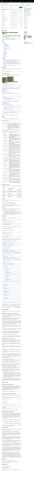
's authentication (7, 373)
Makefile (3, 23)
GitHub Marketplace (11, 93)
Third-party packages (7, 44)
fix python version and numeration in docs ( (15, 20)
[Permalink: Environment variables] (1, 184)
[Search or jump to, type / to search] (25, 1)
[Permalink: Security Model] (1, 427)
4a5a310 (15, 9)
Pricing (23, 1)
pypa (2, 3)
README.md (3, 24)
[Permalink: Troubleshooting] (1, 309)
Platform (4, 1)
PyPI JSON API (17, 36)
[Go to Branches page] (5, 7)
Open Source (15, 1)
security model (11, 341)
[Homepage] (1, 1)
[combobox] (14, 7)
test (2, 13)
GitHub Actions (6, 45)
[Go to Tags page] (7, 7)
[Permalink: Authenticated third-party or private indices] (1, 365)
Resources (11, 1)
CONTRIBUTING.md (4, 20)
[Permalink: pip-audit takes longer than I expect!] (1, 338)
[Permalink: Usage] (1, 116)
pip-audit (5, 3)
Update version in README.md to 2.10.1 (14, 24)
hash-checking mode (13, 356)
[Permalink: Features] (1, 58)
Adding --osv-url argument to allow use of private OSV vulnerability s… (18, 16)
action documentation (7, 101)
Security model (5, 53)
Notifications (23, 3)
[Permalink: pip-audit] (1, 30)
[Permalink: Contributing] (1, 464)
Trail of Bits (12, 38)
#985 (17, 23)
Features (4, 42)
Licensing (4, 54)
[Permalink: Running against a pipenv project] (1, 384)
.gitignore (3, 16)
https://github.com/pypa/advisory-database (7, 36)
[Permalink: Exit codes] (1, 198)
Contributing (4, 55)
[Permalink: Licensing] (1, 458)
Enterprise (20, 1)
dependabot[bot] (4, 9)
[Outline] (21, 28)
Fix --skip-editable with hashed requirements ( (15, 12)
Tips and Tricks (5, 52)
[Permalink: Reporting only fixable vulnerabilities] (1, 411)
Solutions (7, 1)
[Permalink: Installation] (1, 67)
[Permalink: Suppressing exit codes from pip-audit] (1, 393)
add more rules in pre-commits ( (13, 23)
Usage (4, 47)
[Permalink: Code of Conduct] (1, 467)
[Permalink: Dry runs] (1, 207)
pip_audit (3, 12)
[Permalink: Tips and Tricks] (1, 382)
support (6, 46)
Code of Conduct (5, 56)
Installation (4, 43)
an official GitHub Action (9, 92)
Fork (27, 3)
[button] (20, 71)
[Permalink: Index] (1, 41)
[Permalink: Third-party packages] (1, 73)
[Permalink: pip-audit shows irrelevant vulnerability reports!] (1, 313)
